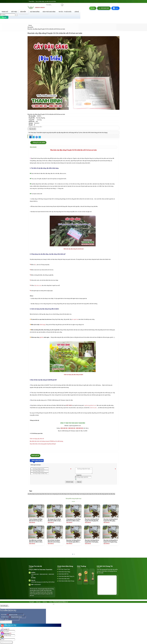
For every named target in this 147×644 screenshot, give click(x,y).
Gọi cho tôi (32, 129)
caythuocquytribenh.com (90, 405)
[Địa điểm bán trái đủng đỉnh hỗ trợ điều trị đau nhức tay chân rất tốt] (36, 532)
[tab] (38, 142)
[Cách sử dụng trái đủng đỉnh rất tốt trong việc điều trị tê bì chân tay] (36, 511)
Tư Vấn (93, 8)
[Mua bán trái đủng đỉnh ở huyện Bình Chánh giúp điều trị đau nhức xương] (92, 532)
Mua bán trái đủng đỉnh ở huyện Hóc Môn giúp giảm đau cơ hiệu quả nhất (111, 520)
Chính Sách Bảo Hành (64, 578)
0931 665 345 (105, 8)
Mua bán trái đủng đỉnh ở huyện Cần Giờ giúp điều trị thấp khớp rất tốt (92, 520)
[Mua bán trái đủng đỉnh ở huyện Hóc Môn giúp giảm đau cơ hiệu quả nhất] (111, 511)
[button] (51, 14)
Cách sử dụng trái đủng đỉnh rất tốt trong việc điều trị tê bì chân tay (35, 520)
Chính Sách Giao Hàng (64, 571)
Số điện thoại (5, 617)
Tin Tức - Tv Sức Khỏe (65, 11)
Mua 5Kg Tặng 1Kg (40, 117)
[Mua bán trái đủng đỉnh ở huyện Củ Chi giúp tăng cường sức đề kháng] (111, 532)
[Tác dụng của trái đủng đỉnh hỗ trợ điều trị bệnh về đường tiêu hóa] (55, 511)
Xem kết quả (4, 606)
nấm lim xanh (93, 407)
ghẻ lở (41, 337)
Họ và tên (4, 614)
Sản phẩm (23, 11)
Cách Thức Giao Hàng (49, 11)
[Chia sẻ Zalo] (36, 137)
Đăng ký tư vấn (6, 622)
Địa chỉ (2, 619)
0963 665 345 (43, 574)
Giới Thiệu (14, 11)
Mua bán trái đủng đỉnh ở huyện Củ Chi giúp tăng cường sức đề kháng (111, 541)
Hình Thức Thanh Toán (64, 569)
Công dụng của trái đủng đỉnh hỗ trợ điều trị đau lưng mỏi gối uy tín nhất (73, 520)
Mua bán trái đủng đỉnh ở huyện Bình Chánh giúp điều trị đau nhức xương (92, 541)
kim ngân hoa (75, 319)
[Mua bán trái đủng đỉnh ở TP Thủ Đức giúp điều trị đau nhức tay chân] (73, 532)
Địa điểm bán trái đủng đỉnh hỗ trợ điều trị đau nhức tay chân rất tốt (35, 541)
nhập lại (79, 482)
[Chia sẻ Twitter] (33, 137)
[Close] (0, 608)
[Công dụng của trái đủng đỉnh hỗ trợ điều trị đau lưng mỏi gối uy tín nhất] (73, 511)
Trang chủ (5, 11)
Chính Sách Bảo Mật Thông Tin (66, 576)
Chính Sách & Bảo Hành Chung (66, 581)
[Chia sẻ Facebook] (30, 137)
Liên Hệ (77, 11)
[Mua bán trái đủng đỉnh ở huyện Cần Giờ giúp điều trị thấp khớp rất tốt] (92, 511)
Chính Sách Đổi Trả (63, 574)
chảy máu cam (37, 285)
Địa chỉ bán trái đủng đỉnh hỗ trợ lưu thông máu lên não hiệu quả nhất (54, 541)
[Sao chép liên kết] (40, 137)
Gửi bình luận (69, 482)
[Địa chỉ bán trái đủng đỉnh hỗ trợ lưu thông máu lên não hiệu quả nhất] (55, 532)
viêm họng (42, 324)
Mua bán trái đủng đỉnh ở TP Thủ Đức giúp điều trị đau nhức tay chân (73, 541)
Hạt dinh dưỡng (34, 11)
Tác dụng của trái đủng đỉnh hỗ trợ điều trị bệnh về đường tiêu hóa (54, 520)
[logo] (37, 8)
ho (35, 264)
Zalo (116, 8)
